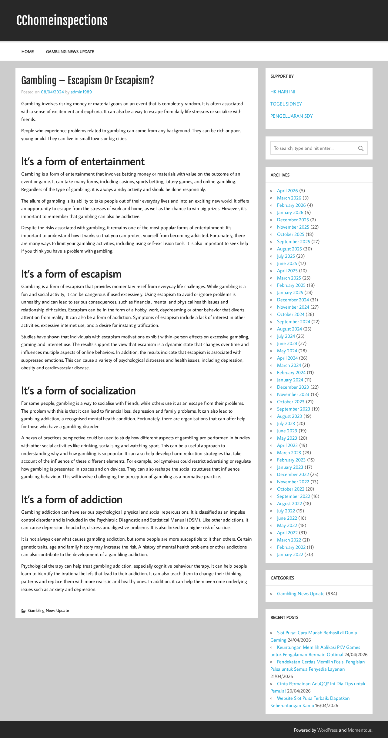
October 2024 (290, 314)
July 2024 (286, 336)
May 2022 (287, 525)
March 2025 (289, 278)
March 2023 (289, 452)
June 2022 (287, 518)
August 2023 (289, 416)
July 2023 (286, 423)
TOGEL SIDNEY (286, 104)
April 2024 (287, 358)
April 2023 (287, 445)
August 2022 (289, 503)
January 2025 (290, 292)
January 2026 (290, 212)
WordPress (327, 730)
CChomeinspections (62, 20)
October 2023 (291, 401)
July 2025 (286, 256)
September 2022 (293, 496)
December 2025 (293, 219)
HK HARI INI (282, 92)
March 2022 (289, 540)
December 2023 (293, 387)
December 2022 (293, 474)
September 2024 (293, 321)
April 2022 (287, 532)
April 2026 (287, 190)
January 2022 (290, 554)
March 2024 (289, 365)
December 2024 (293, 300)
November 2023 (293, 394)
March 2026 (289, 198)
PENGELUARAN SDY (291, 116)
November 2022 (293, 481)
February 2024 (291, 372)
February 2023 (291, 460)
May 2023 (287, 438)
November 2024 (293, 307)
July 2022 (286, 511)
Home (28, 51)
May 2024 (287, 350)
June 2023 (287, 431)
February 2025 (291, 285)
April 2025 (287, 270)
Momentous (360, 730)
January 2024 (290, 380)
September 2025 (293, 241)
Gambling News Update (70, 51)
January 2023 (290, 467)
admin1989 (81, 92)
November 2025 (293, 227)
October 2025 (290, 234)
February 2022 (291, 547)
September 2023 (293, 409)
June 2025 (287, 263)
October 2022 (290, 489)
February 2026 (291, 205)
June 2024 (287, 343)
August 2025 (289, 249)
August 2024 (289, 329)
